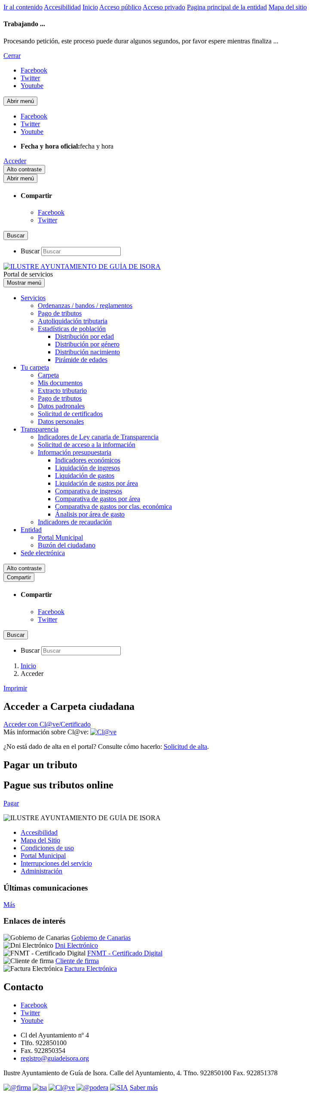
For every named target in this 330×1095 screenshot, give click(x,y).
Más (9, 904)
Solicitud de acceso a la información (86, 444)
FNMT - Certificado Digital (124, 953)
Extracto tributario (62, 390)
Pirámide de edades (81, 359)
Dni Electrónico (76, 945)
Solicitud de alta (185, 746)
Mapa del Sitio (40, 840)
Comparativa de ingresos (88, 491)
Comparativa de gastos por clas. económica (113, 506)
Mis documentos (60, 382)
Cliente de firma (77, 960)
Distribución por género (87, 344)
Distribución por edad (84, 336)
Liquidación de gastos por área (96, 483)
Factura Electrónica (90, 968)
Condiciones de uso (47, 848)
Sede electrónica (43, 553)
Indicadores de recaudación (75, 522)
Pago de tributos (60, 313)
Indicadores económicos (87, 460)
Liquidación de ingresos (87, 467)
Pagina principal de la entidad (227, 7)
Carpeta (48, 375)
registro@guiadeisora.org (55, 1058)
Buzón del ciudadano (66, 545)
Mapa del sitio (288, 7)
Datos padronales (61, 406)
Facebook (51, 212)
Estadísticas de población (72, 328)
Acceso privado (164, 7)
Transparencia (39, 429)
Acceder (14, 160)
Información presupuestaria (74, 452)
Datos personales (61, 421)
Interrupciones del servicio (56, 863)
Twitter (47, 220)
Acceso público (120, 7)
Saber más (144, 1087)
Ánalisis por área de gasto (90, 514)
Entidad (31, 529)
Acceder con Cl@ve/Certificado (47, 724)
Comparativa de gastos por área (97, 498)
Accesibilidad (62, 7)
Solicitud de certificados (70, 413)
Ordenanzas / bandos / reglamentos (85, 305)
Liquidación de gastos (84, 475)
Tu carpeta (35, 367)
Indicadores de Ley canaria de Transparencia (98, 437)
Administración (41, 871)
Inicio (90, 7)
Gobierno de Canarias (101, 937)
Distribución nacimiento (87, 352)
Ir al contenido (23, 7)
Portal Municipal (60, 537)
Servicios (33, 297)
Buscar (30, 251)
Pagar (11, 803)
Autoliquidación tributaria (72, 321)
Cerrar (12, 55)
